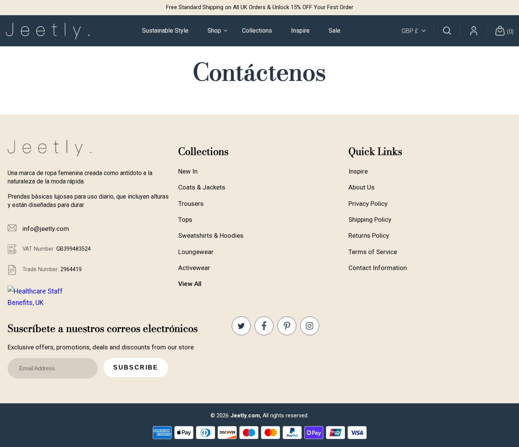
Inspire (358, 171)
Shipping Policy (369, 219)
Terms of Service (372, 252)
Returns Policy (368, 235)
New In (188, 171)
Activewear (194, 268)
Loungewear (196, 252)
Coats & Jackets (201, 187)
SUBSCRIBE (135, 367)
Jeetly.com (245, 415)
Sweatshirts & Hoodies (211, 235)
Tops (185, 219)
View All (189, 283)
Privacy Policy (368, 203)
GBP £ (410, 31)
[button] (215, 30)
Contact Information (377, 268)
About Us (361, 187)
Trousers (191, 203)
